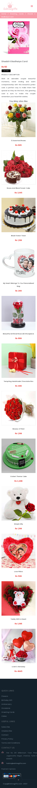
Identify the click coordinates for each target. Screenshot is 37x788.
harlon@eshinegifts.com (16, 763)
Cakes (4, 716)
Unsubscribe (6, 731)
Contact (5, 735)
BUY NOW (6, 70)
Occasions (5, 708)
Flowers (4, 696)
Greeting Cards (17, 14)
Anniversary (6, 704)
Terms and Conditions (10, 743)
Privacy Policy (7, 739)
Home (3, 14)
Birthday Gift (6, 700)
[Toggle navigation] (32, 6)
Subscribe (5, 727)
